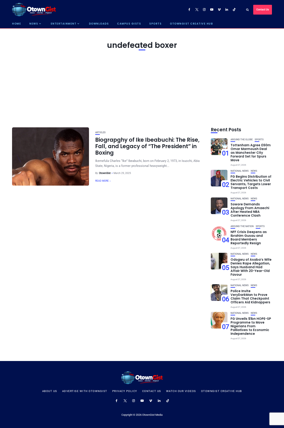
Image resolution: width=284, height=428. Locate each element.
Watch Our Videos (181, 391)
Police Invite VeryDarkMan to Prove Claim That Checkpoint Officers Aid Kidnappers (250, 296)
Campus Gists (129, 23)
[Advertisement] (142, 88)
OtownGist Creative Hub (191, 23)
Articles (100, 132)
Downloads (99, 23)
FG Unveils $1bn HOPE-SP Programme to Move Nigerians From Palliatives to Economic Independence (251, 326)
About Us (49, 391)
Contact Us (262, 9)
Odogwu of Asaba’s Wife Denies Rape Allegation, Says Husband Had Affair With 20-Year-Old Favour (251, 267)
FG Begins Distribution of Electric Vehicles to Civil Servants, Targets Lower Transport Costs (251, 182)
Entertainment (64, 23)
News (33, 23)
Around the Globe (242, 139)
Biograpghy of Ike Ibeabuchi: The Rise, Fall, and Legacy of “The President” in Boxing (147, 146)
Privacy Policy (124, 391)
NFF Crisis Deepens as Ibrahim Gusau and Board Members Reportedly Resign (249, 237)
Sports (155, 23)
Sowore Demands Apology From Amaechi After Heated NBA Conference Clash (250, 210)
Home (16, 23)
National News (240, 171)
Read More (102, 180)
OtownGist (105, 173)
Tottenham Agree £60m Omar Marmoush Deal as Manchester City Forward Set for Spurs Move (251, 152)
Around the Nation (242, 226)
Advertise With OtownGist (84, 391)
